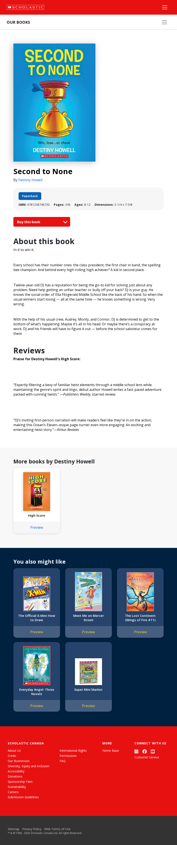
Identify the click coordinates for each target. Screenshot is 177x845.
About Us (14, 750)
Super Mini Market (88, 689)
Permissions (68, 756)
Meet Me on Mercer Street (88, 617)
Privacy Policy (31, 829)
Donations (15, 776)
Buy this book (29, 222)
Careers (13, 792)
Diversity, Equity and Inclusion (28, 766)
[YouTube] (153, 751)
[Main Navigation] (165, 7)
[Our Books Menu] (164, 22)
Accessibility (16, 771)
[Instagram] (136, 751)
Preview (36, 527)
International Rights (73, 750)
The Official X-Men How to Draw (36, 617)
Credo (12, 756)
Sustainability (17, 787)
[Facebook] (144, 751)
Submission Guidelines (23, 797)
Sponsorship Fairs (20, 782)
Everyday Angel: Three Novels (36, 691)
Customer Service (146, 757)
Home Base (110, 750)
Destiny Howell (30, 180)
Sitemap (13, 829)
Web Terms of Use (57, 829)
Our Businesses (19, 761)
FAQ (63, 761)
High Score (36, 515)
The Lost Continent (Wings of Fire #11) (140, 617)
